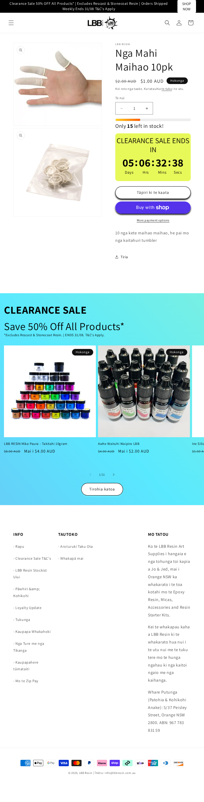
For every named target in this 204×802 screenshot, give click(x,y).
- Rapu (18, 546)
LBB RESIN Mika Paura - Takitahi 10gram (35, 444)
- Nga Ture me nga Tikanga (28, 646)
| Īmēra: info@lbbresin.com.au (114, 773)
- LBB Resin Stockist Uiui (30, 573)
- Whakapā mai (70, 558)
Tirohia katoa (102, 489)
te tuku (167, 89)
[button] (11, 23)
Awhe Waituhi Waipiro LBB (118, 444)
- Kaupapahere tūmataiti (26, 665)
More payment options (153, 220)
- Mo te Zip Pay (25, 680)
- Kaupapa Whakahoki (31, 631)
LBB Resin (85, 773)
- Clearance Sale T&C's (32, 558)
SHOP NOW (186, 6)
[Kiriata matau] (114, 474)
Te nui (119, 98)
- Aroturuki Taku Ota (75, 546)
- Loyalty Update (27, 607)
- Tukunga (21, 619)
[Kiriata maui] (90, 474)
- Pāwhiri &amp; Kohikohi (26, 592)
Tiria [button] (124, 257)
